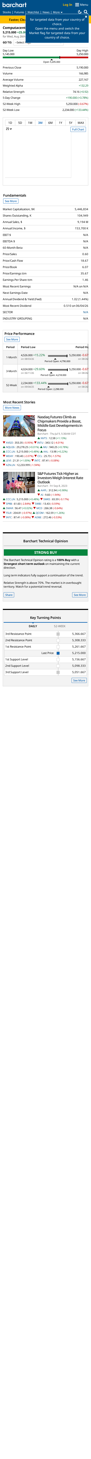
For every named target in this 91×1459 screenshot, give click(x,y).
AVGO (9, 442)
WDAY (9, 456)
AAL (45, 451)
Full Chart (78, 129)
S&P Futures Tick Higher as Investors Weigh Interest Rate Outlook (60, 477)
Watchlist (33, 12)
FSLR (8, 513)
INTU (40, 442)
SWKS (46, 499)
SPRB (9, 503)
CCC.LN (10, 451)
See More (11, 201)
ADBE (38, 517)
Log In (67, 5)
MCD (39, 508)
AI (42, 495)
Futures (19, 12)
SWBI (38, 503)
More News (12, 408)
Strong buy (45, 552)
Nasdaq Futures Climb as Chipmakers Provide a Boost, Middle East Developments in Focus (59, 423)
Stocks (7, 12)
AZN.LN (10, 465)
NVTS (44, 438)
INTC (37, 460)
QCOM (40, 513)
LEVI (8, 460)
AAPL (44, 490)
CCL (39, 456)
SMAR (9, 508)
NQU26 (10, 447)
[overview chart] (45, 157)
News (46, 12)
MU (45, 447)
